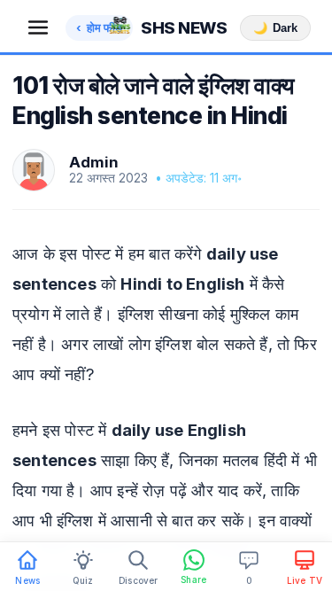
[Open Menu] (38, 27)
